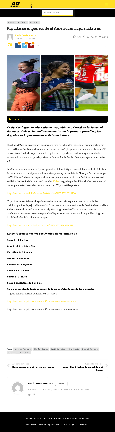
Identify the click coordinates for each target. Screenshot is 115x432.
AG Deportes (40, 418)
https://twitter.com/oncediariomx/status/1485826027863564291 (40, 225)
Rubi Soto (24, 353)
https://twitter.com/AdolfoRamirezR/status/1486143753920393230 (41, 193)
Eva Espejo (74, 349)
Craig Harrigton (58, 349)
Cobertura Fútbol (17, 22)
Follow (61, 384)
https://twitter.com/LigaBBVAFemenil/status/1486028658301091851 (42, 301)
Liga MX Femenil (90, 349)
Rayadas (12, 353)
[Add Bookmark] (105, 45)
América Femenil (23, 349)
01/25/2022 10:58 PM (25, 38)
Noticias (34, 22)
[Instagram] (34, 394)
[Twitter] (29, 394)
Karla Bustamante (25, 35)
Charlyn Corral (41, 349)
